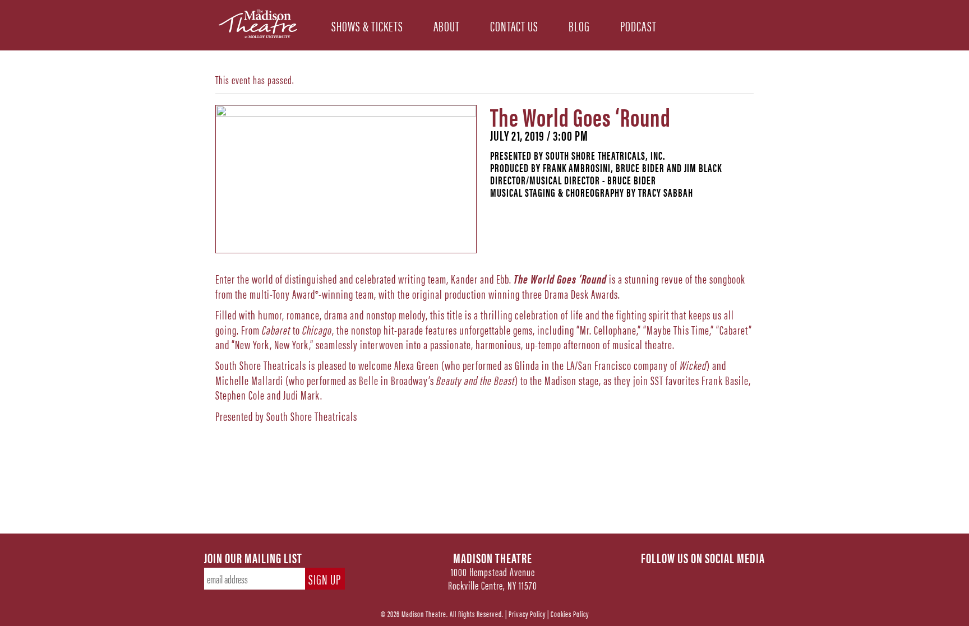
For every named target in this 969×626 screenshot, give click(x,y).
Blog (579, 25)
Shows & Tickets (367, 25)
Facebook (653, 576)
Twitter (678, 576)
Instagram (703, 576)
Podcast (638, 25)
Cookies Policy (570, 613)
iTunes (752, 576)
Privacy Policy (527, 613)
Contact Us (514, 25)
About (446, 25)
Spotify (727, 576)
